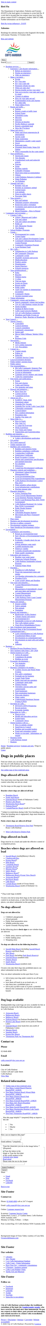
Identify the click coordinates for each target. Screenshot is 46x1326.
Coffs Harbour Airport (18, 740)
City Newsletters (21, 347)
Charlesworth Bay (12, 858)
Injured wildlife (21, 604)
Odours (18, 175)
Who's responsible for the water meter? (29, 152)
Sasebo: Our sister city (23, 417)
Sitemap (20, 1320)
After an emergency (22, 75)
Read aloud (7, 1159)
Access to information (23, 372)
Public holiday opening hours (21, 362)
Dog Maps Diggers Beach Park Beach (17, 1097)
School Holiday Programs (20, 230)
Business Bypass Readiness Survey (23, 648)
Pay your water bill (22, 84)
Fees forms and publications (20, 379)
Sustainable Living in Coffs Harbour (28, 621)
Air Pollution (20, 181)
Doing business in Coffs (19, 653)
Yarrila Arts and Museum (15, 1272)
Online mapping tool (18, 445)
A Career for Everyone (23, 425)
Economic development (19, 661)
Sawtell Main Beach (13, 949)
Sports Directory (21, 266)
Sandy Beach (11, 962)
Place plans (14, 519)
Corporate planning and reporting (27, 370)
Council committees (22, 328)
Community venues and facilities (22, 300)
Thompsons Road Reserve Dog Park (19, 826)
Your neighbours (16, 154)
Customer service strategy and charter (29, 374)
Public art (18, 224)
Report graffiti (20, 285)
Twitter (8, 1293)
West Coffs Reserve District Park (18, 832)
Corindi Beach (11, 884)
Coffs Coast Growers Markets (26, 311)
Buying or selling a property (20, 523)
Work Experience (21, 428)
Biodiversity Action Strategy (25, 614)
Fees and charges (21, 383)
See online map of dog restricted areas (15, 770)
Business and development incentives (24, 521)
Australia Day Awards (23, 404)
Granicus (37, 1324)
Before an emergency (23, 71)
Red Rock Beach (12, 879)
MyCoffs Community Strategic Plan (28, 368)
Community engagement (24, 330)
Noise (17, 166)
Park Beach (10, 955)
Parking (18, 109)
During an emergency (23, 73)
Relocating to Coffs (17, 712)
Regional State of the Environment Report (26, 629)
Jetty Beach (10, 953)
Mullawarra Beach (12, 1015)
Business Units (20, 338)
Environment (10, 530)
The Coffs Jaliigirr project (24, 623)
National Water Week (23, 566)
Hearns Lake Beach (13, 802)
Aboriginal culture (22, 402)
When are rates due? (22, 88)
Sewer (17, 143)
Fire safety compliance (23, 674)
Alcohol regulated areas (24, 296)
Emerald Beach (11, 800)
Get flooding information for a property (29, 576)
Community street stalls (23, 682)
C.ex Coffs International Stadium (18, 1261)
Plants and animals (17, 602)
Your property (15, 198)
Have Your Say (20, 391)
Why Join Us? (20, 423)
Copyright (28, 1320)
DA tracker (14, 440)
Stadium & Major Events (24, 309)
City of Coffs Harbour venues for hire (29, 304)
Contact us (14, 349)
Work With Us (15, 419)
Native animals (20, 606)
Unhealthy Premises (22, 171)
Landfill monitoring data (24, 547)
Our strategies (20, 663)
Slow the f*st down (22, 128)
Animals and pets (16, 183)
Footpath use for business (24, 676)
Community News (22, 721)
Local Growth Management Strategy (28, 496)
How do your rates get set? (25, 98)
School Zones (20, 113)
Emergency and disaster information (23, 69)
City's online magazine (23, 345)
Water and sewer (16, 130)
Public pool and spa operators (26, 680)
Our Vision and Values (23, 430)
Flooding (13, 568)
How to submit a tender (24, 725)
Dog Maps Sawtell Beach (21, 1107)
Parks (17, 273)
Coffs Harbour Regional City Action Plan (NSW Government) (28, 505)
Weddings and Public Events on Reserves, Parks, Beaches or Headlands (29, 316)
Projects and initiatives (18, 389)
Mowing (18, 118)
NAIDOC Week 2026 (23, 400)
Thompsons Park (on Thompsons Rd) (20, 1036)
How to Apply (20, 421)
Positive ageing (20, 262)
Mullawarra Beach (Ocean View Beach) (21, 875)
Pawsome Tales (21, 196)
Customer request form (15, 1209)
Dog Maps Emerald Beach (21, 1101)
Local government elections (20, 360)
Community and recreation (15, 213)
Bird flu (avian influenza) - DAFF (13, 24)
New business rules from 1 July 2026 (24, 651)
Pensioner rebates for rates (25, 86)
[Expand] (20, 67)
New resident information (24, 413)
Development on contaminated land (28, 638)
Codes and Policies (22, 385)
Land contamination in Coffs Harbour (29, 634)
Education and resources (19, 555)
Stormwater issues (22, 156)
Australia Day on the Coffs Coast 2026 (29, 406)
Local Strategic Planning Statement (28, 498)
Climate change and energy (25, 617)
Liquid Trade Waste (22, 678)
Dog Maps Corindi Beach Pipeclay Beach (19, 1089)
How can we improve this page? (13, 1135)
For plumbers (20, 464)
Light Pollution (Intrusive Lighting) (28, 177)
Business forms (16, 738)
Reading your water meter (24, 557)
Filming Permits (21, 685)
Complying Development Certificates (29, 468)
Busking (13, 742)
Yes (11, 1125)
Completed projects (22, 396)
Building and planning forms (25, 449)
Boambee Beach (12, 795)
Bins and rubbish (7, 39)
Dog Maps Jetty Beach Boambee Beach (18, 1104)
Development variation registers (22, 525)
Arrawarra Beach (12, 877)
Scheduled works (21, 115)
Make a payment (16, 77)
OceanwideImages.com (9, 1238)
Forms (17, 381)
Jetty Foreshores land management (23, 627)
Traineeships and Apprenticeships (27, 432)
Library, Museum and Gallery (26, 217)
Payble (17, 79)
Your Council (11, 319)
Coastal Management (23, 593)
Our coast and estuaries (19, 583)
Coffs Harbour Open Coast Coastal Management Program (28, 598)
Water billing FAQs (22, 105)
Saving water (20, 137)
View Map (5, 1076)
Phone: (3, 1201)
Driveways (19, 466)
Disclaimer (12, 1320)
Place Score (19, 510)
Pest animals (19, 608)
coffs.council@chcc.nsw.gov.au (13, 1060)
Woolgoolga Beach (13, 886)
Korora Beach (11, 860)
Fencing (18, 164)
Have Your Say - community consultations (21, 1265)
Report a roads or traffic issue (26, 111)
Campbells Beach (12, 865)
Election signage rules (23, 489)
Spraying (18, 120)
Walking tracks (20, 277)
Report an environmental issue (26, 534)
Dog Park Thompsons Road (22, 1113)
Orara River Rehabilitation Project (27, 625)
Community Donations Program (27, 245)
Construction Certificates (24, 453)
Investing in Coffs (17, 704)
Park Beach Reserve (30, 955)
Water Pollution (21, 179)
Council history (21, 411)
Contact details (20, 351)
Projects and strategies (18, 612)
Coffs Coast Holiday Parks (16, 1270)
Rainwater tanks (21, 145)
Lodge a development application (27, 438)
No (11, 1129)
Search (3, 62)
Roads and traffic (16, 107)
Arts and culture (21, 219)
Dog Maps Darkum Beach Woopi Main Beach (20, 1093)
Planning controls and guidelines (22, 470)
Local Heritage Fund (23, 247)
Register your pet (21, 186)
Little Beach (10, 882)
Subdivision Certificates (24, 455)
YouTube (9, 1295)
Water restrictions (21, 139)
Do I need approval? (18, 442)
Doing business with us (19, 723)
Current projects (21, 394)
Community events (22, 256)
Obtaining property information (26, 202)
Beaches (18, 275)
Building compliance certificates (27, 451)
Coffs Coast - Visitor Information (18, 1263)
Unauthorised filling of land (25, 636)
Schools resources (21, 268)
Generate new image (10, 1157)
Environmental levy (22, 619)
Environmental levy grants (25, 234)
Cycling (18, 279)
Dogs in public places (23, 194)
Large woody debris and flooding (27, 580)
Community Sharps (22, 294)
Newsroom (14, 341)
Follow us (19, 353)
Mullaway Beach (12, 873)
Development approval (18, 436)
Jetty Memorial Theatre (23, 226)
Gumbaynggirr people (31, 1307)
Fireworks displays (22, 695)
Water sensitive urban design (25, 485)
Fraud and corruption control (25, 731)
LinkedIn (9, 1291)
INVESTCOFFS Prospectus (25, 706)
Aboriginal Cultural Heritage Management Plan (25, 473)
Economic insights (22, 710)
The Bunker (19, 228)
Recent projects (21, 708)
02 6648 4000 (12, 1201)
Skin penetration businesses (25, 693)
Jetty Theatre (10, 1259)
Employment (20, 719)
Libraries (9, 1257)
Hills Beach (10, 862)
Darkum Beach (11, 806)
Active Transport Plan (23, 493)
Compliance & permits (23, 657)
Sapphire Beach (11, 867)
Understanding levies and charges (27, 101)
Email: (3, 1205)
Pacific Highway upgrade (24, 124)
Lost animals (20, 192)
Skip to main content (8, 2)
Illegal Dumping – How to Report (27, 211)
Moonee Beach (11, 869)
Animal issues (20, 190)
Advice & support (21, 655)
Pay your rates (20, 81)
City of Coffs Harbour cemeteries (27, 313)
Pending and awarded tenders (26, 729)
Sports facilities (20, 307)
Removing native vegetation (25, 205)
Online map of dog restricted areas (18, 1086)
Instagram (9, 1289)
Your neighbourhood (18, 270)
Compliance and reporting (20, 532)
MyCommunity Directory (24, 253)
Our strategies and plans (24, 387)
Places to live (20, 714)
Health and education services (26, 716)
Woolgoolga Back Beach (15, 804)
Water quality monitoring (24, 553)
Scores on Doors (21, 283)
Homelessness (20, 264)
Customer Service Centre (24, 358)
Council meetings (21, 326)
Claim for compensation (24, 377)
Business (9, 646)
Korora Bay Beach (13, 1034)
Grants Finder (20, 236)
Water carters (20, 697)
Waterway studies (21, 549)
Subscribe (18, 355)
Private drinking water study (25, 544)
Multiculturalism (21, 260)
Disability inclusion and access (26, 258)
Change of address (22, 96)
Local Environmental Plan (25, 476)
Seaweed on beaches (23, 595)
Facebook (9, 1286)
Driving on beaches (22, 122)
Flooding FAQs (21, 578)
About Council (15, 321)
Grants (12, 232)
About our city (15, 398)
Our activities (20, 665)
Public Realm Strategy (23, 508)
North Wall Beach (12, 797)
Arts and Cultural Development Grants (29, 239)
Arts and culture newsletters (25, 222)
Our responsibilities (17, 366)
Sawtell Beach (11, 856)
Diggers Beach (11, 960)
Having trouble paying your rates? (27, 90)
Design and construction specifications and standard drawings (29, 460)
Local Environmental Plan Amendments (30, 479)
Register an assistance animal (26, 188)
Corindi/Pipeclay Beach (14, 808)
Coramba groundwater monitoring (27, 551)
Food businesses (21, 691)
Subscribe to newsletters (15, 1297)
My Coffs (14, 249)
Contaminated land (17, 631)
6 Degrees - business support (16, 1267)
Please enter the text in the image (15, 1161)
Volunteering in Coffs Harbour (26, 251)
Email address (11, 1142)
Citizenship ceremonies (23, 408)
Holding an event (21, 659)
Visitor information (17, 298)
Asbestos (18, 644)
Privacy (4, 1320)
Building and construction (20, 447)
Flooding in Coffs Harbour (25, 570)
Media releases (20, 343)
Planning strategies (17, 491)
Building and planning (14, 434)
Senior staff (19, 332)
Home (3, 746)
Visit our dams (20, 281)
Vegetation (19, 610)
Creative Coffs (15, 215)
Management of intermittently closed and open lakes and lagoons (28, 590)
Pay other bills (20, 103)
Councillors (19, 324)
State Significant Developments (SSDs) (25, 527)
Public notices (15, 364)
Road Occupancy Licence (24, 457)
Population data (21, 415)
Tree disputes (20, 158)
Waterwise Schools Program (25, 559)
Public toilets (20, 287)
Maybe (12, 1127)
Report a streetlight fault (24, 126)
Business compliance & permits (22, 668)
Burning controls (21, 169)
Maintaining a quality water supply (28, 141)
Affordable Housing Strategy (26, 513)
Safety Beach (11, 871)
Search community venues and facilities (29, 302)
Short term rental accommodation (27, 173)
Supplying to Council (23, 727)
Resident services (13, 746)
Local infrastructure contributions (27, 487)
